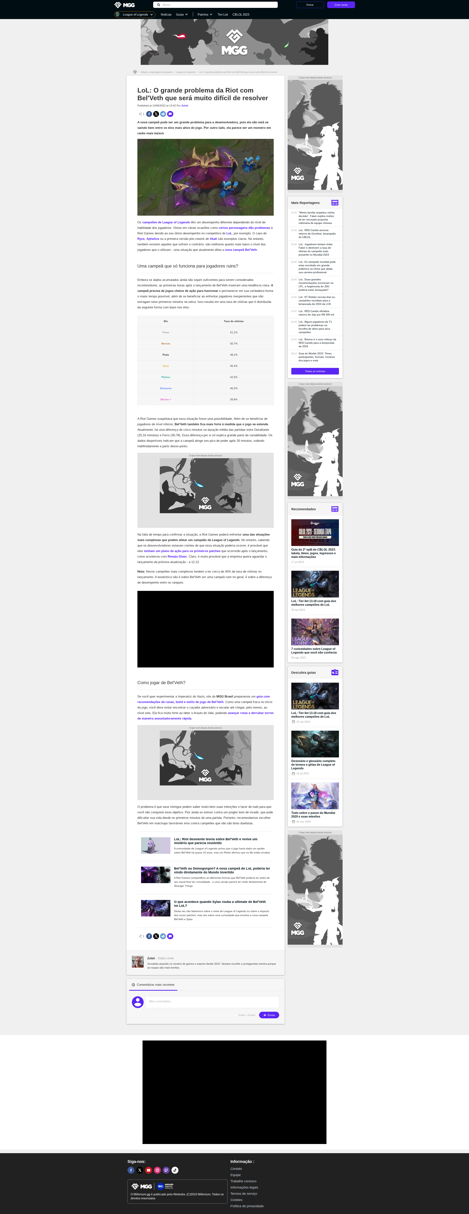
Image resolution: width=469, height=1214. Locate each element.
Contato (236, 1169)
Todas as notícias (315, 371)
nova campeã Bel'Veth (241, 250)
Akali (213, 239)
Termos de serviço (243, 1193)
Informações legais (244, 1187)
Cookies (236, 1200)
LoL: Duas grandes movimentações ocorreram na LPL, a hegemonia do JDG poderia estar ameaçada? (316, 284)
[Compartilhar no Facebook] (149, 114)
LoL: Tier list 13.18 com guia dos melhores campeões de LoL (313, 602)
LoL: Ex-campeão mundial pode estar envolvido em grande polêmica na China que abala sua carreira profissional (317, 267)
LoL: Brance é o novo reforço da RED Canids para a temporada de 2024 (317, 343)
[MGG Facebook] (131, 1170)
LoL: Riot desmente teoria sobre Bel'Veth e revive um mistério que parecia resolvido (215, 841)
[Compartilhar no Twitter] (156, 114)
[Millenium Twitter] (139, 1170)
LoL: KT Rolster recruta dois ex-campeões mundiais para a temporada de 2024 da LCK (317, 300)
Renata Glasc (177, 556)
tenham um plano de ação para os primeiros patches (182, 551)
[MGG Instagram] (157, 1170)
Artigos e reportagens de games (157, 72)
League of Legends (185, 72)
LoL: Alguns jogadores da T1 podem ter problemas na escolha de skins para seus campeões (315, 327)
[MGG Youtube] (148, 1170)
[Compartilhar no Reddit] (163, 114)
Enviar (271, 1015)
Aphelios (152, 239)
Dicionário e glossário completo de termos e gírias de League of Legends (313, 764)
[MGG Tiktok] (174, 1170)
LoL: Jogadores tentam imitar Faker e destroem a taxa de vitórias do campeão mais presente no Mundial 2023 (316, 249)
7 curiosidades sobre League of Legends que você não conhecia (314, 650)
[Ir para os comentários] (170, 114)
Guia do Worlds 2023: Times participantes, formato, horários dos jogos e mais (317, 357)
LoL (229, 233)
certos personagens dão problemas (244, 228)
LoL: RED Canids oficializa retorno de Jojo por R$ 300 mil (316, 313)
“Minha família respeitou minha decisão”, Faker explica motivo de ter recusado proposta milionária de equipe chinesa (317, 217)
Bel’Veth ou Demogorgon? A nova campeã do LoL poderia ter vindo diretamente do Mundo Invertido (222, 870)
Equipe (235, 1175)
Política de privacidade (247, 1206)
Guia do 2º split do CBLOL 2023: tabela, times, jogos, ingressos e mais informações (313, 553)
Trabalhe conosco (243, 1181)
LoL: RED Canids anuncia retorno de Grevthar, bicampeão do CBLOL (317, 234)
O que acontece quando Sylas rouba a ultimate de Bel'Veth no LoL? (220, 903)
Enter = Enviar (247, 1015)
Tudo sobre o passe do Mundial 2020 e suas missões (313, 814)
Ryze (141, 239)
